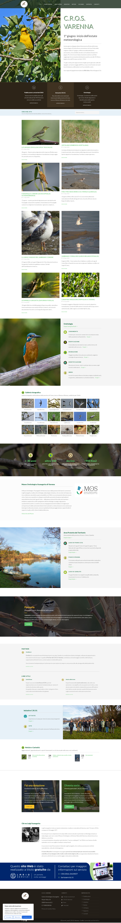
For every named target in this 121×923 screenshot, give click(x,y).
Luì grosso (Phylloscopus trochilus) (37, 147)
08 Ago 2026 (66, 258)
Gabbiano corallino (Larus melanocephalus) (80, 256)
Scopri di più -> (68, 537)
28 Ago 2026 (26, 149)
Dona (64, 902)
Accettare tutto (26, 917)
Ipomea (87, 920)
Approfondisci (34, 103)
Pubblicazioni (48, 4)
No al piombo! (89, 755)
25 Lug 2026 (26, 302)
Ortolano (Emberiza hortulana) (75, 145)
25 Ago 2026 (66, 147)
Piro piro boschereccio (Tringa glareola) (79, 192)
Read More (24, 159)
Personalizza (8, 917)
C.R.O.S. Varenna (67, 899)
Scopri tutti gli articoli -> (71, 326)
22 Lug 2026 (66, 301)
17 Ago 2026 (26, 197)
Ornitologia (58, 4)
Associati (69, 806)
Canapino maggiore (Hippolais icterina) (78, 299)
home (40, 4)
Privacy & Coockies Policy (49, 909)
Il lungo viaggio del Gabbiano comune (37, 257)
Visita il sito (29, 666)
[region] (18, 912)
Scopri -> (71, 567)
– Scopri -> (89, 337)
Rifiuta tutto (17, 917)
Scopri (28, 624)
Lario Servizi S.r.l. (94, 920)
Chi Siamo (81, 4)
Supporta (89, 4)
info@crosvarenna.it (69, 896)
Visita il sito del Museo (28, 513)
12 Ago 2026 (66, 193)
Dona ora (29, 806)
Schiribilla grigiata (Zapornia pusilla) (38, 300)
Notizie (74, 4)
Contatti (96, 4)
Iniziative (85, 902)
